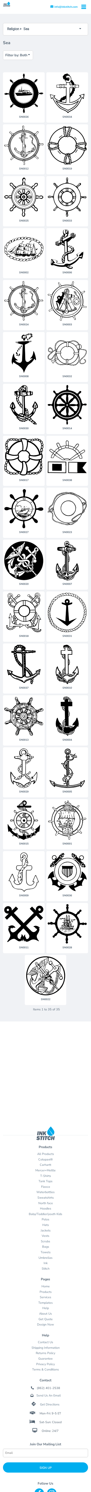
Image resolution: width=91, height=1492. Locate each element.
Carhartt (45, 1165)
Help (45, 1308)
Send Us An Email (48, 1395)
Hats (45, 1225)
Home (45, 1286)
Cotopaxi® (45, 1159)
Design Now (45, 1325)
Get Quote (46, 1319)
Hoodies (45, 1209)
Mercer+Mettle (45, 1170)
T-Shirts (45, 1176)
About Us (45, 1314)
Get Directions (49, 1404)
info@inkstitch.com (66, 7)
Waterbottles (45, 1192)
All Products (45, 1154)
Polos (45, 1219)
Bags (45, 1247)
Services (45, 1297)
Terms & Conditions (45, 1369)
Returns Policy (45, 1353)
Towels (46, 1252)
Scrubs (45, 1241)
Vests (45, 1236)
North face (45, 1203)
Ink (46, 1263)
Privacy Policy (45, 1364)
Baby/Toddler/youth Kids (45, 1214)
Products (46, 1292)
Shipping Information (46, 1348)
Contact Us (45, 1342)
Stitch (46, 1269)
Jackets (46, 1230)
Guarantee (45, 1359)
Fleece (45, 1187)
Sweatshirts (45, 1198)
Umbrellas (45, 1258)
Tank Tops (45, 1181)
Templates (45, 1303)
